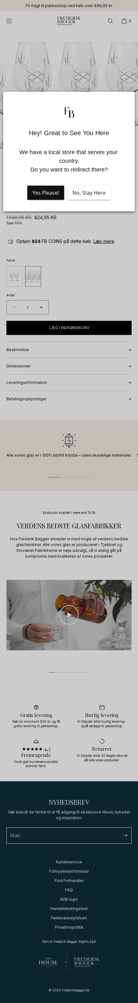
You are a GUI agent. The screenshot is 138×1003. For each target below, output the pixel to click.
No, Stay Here (89, 192)
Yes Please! (45, 192)
